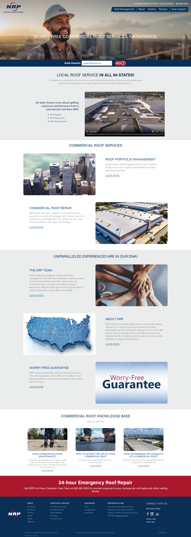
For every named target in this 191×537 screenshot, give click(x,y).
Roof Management (124, 9)
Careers (29, 516)
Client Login (150, 522)
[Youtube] (157, 513)
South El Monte (142, 3)
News (86, 507)
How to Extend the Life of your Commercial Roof (95, 455)
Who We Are (31, 510)
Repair (141, 9)
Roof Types (53, 516)
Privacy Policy (162, 533)
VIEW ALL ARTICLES (95, 421)
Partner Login (151, 519)
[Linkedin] (151, 513)
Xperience (35, 536)
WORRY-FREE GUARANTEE (49, 367)
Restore (152, 9)
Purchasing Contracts (57, 510)
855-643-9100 (182, 3)
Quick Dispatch (72, 63)
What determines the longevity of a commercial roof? (143, 455)
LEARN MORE (112, 175)
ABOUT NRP (114, 319)
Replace (163, 9)
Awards (29, 519)
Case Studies (89, 513)
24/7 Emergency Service (58, 507)
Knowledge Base (90, 510)
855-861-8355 (81, 488)
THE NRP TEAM (40, 270)
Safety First (30, 521)
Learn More (47, 470)
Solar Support (178, 9)
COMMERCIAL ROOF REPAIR (50, 208)
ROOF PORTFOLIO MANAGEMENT (130, 159)
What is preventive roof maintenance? (47, 455)
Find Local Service (56, 519)
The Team (30, 513)
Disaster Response (56, 513)
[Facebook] (147, 513)
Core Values (31, 507)
